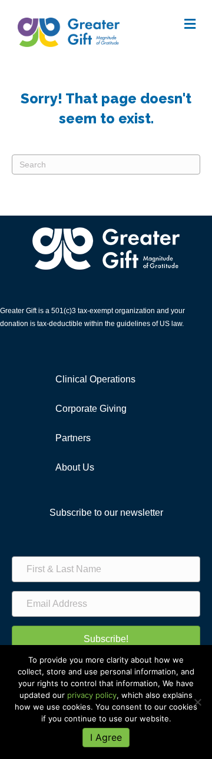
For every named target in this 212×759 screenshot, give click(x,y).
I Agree (106, 737)
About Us (74, 467)
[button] (106, 639)
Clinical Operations (95, 379)
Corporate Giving (91, 409)
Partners (73, 438)
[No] (197, 702)
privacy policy (92, 695)
